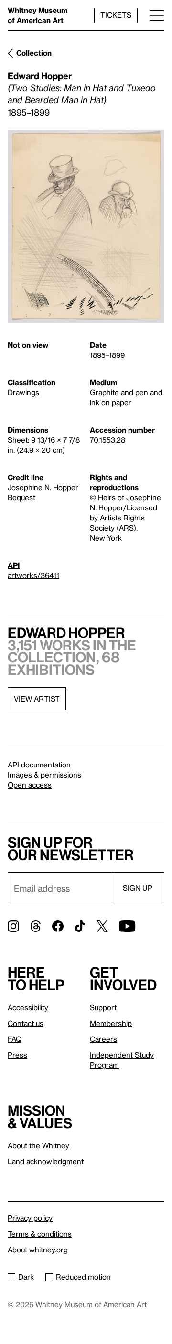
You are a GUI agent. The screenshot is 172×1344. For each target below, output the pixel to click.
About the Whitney (38, 1145)
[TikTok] (80, 926)
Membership (111, 1023)
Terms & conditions (40, 1233)
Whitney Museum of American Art (38, 15)
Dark (26, 1277)
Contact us (25, 1023)
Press (17, 1054)
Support (103, 1007)
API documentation (39, 764)
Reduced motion (83, 1277)
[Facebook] (57, 926)
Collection (34, 52)
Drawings (23, 392)
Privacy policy (30, 1218)
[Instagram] (13, 926)
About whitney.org (38, 1249)
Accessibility (28, 1007)
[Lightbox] (86, 226)
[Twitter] (102, 926)
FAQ (15, 1039)
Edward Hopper (40, 76)
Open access (30, 784)
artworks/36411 (33, 575)
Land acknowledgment (46, 1161)
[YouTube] (127, 926)
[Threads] (35, 926)
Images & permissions (44, 774)
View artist (37, 699)
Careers (103, 1039)
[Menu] (156, 15)
